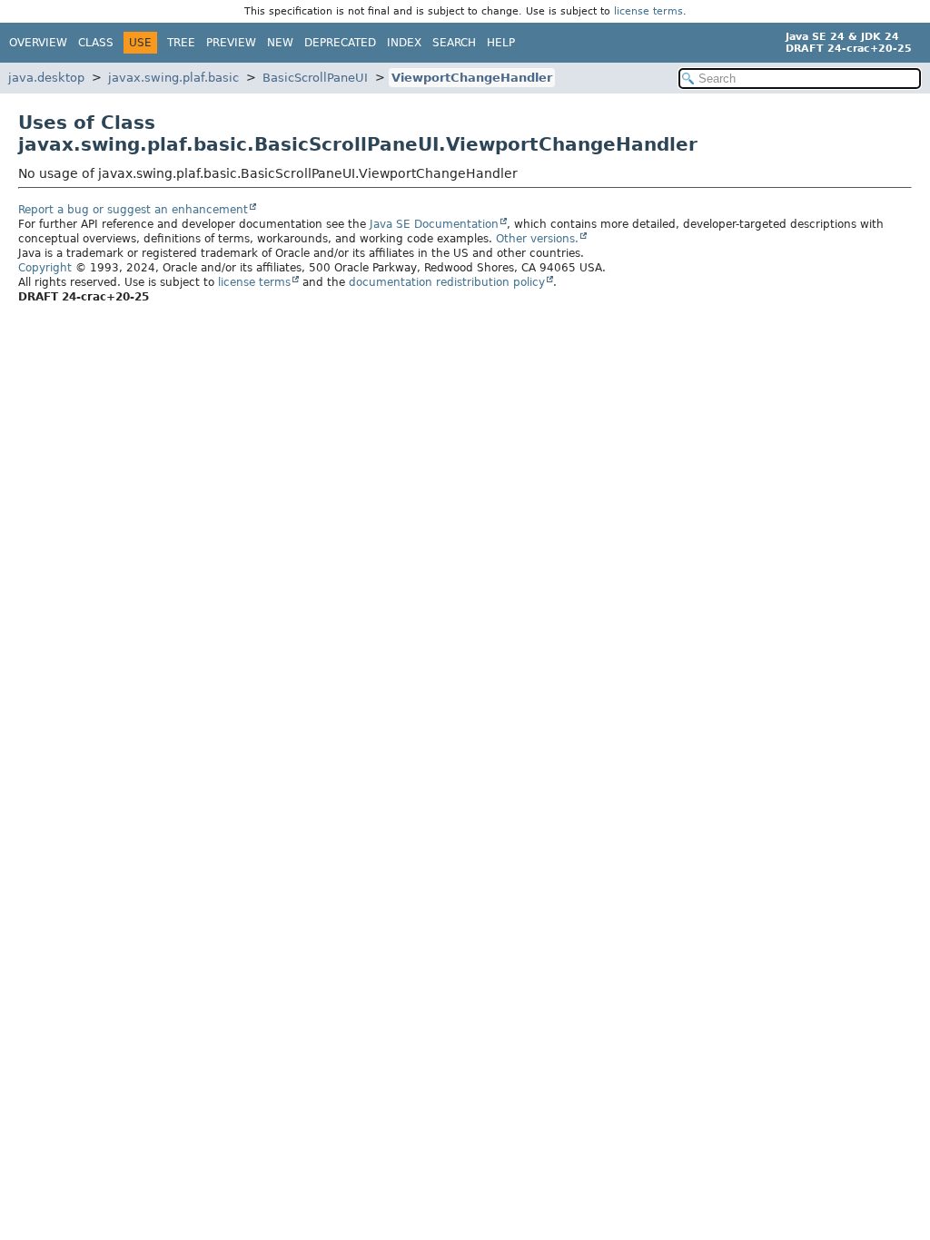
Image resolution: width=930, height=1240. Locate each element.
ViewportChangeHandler (471, 77)
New (280, 42)
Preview (231, 42)
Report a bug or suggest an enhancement (133, 209)
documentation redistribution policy (447, 282)
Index (404, 42)
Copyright (45, 267)
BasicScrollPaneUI (315, 77)
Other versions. (537, 238)
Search (454, 42)
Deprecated (340, 42)
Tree (181, 42)
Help (501, 42)
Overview (38, 42)
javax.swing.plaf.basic (173, 77)
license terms (648, 11)
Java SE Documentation (434, 224)
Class (96, 42)
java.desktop (46, 77)
